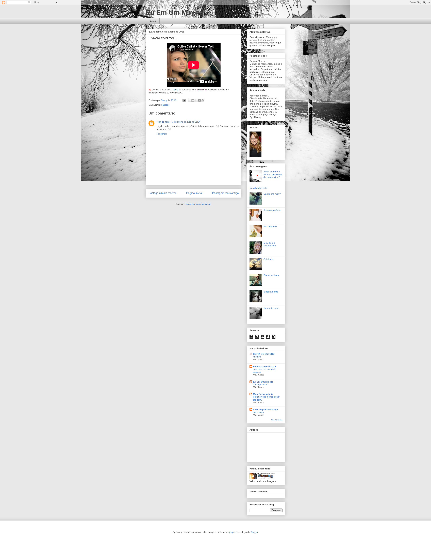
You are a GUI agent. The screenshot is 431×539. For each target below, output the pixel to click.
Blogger (254, 532)
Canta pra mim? (272, 193)
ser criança (258, 412)
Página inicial (194, 193)
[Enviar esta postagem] (183, 100)
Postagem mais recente (162, 193)
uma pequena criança (265, 409)
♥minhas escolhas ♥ (264, 366)
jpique (232, 532)
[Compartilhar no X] (196, 100)
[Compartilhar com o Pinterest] (202, 100)
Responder (162, 134)
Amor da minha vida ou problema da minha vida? (272, 174)
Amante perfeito (271, 210)
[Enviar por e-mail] (190, 100)
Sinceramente (270, 291)
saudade (165, 105)
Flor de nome (164, 122)
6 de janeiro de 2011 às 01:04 (186, 122)
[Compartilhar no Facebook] (199, 100)
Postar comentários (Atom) (198, 204)
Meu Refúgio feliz (263, 394)
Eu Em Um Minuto (174, 12)
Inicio (153, 21)
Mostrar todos (277, 420)
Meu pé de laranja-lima (269, 244)
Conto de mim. (271, 308)
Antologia (268, 259)
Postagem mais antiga (225, 193)
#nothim (257, 356)
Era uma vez (270, 226)
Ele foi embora (271, 275)
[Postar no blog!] (193, 100)
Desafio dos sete (258, 188)
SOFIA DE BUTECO (264, 354)
